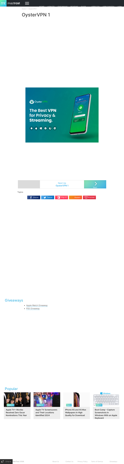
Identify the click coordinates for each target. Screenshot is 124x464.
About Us (55, 461)
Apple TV (95, 7)
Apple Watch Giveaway (37, 305)
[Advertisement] (62, 80)
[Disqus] (62, 264)
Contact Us (69, 461)
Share (36, 197)
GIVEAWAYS (63, 7)
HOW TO (50, 7)
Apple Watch (108, 7)
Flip (58, 197)
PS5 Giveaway (33, 308)
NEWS (41, 7)
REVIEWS (74, 7)
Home (24, 9)
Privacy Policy (83, 461)
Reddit (78, 197)
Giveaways (113, 461)
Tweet (50, 197)
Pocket (91, 197)
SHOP (83, 7)
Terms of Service (97, 461)
